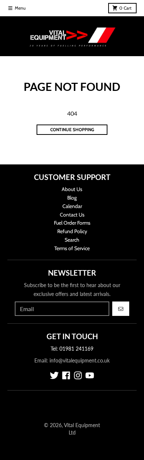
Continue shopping (72, 129)
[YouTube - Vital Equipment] (89, 375)
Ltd (72, 432)
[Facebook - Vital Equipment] (66, 375)
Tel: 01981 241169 (72, 348)
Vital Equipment (82, 425)
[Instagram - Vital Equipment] (77, 375)
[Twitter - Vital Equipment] (54, 375)
